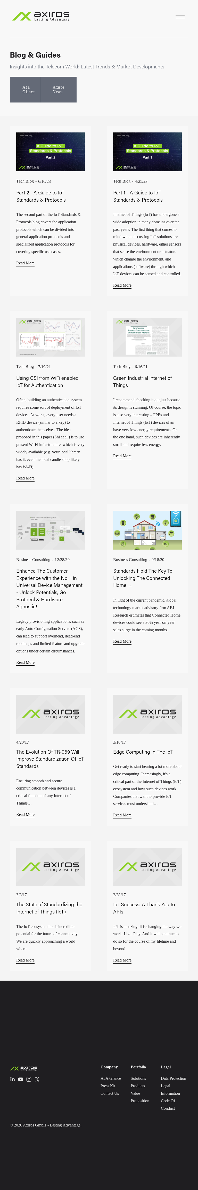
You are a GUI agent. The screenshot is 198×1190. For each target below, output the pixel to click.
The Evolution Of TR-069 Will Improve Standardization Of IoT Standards (50, 758)
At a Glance (28, 89)
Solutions (138, 1078)
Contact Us (110, 1093)
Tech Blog (25, 181)
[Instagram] (28, 1079)
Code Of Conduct (168, 1104)
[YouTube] (20, 1079)
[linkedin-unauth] (12, 1079)
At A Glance (111, 1078)
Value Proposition (140, 1097)
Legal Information (170, 1090)
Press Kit (108, 1086)
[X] (37, 1079)
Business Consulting (33, 559)
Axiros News (58, 89)
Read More (25, 263)
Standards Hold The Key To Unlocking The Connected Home (142, 578)
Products (138, 1086)
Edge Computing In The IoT (143, 751)
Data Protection (173, 1078)
